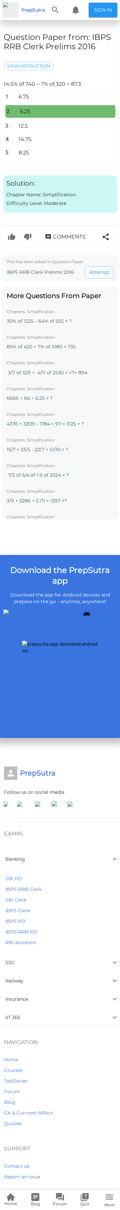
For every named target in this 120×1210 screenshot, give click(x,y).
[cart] (76, 10)
